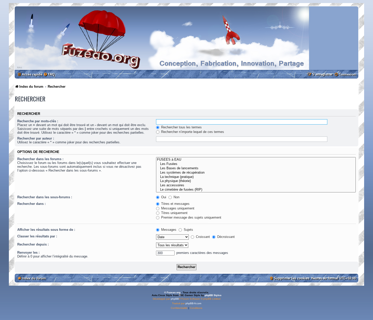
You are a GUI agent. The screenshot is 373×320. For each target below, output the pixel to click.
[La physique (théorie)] (256, 181)
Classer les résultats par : (37, 236)
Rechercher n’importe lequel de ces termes (192, 132)
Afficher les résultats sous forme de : (46, 230)
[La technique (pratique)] (256, 177)
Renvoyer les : (28, 252)
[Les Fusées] (256, 164)
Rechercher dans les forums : (40, 159)
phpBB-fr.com (193, 303)
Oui (163, 197)
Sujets (188, 230)
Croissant (202, 237)
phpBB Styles (213, 295)
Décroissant (225, 237)
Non (176, 197)
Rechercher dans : (31, 204)
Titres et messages (175, 204)
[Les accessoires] (256, 185)
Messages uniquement (177, 208)
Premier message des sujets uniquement (190, 217)
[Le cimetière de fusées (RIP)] (256, 190)
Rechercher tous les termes (181, 127)
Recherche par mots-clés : (37, 121)
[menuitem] (49, 74)
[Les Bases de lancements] (256, 168)
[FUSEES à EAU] (256, 160)
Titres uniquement (174, 213)
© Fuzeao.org (172, 292)
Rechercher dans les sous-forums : (44, 197)
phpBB (175, 298)
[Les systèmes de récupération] (256, 173)
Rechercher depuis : (33, 244)
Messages (168, 230)
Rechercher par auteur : (35, 138)
